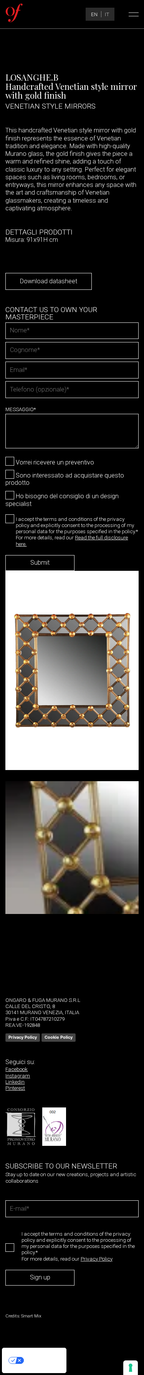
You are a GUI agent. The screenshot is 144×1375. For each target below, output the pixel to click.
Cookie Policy (59, 1037)
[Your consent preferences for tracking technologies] (130, 1367)
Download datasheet (48, 281)
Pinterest (15, 1088)
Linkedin (15, 1082)
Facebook (16, 1069)
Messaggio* (20, 409)
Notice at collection (22, 1369)
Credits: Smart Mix (23, 1316)
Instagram (17, 1076)
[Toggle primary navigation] (132, 14)
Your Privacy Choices (42, 1360)
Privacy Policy (22, 1037)
